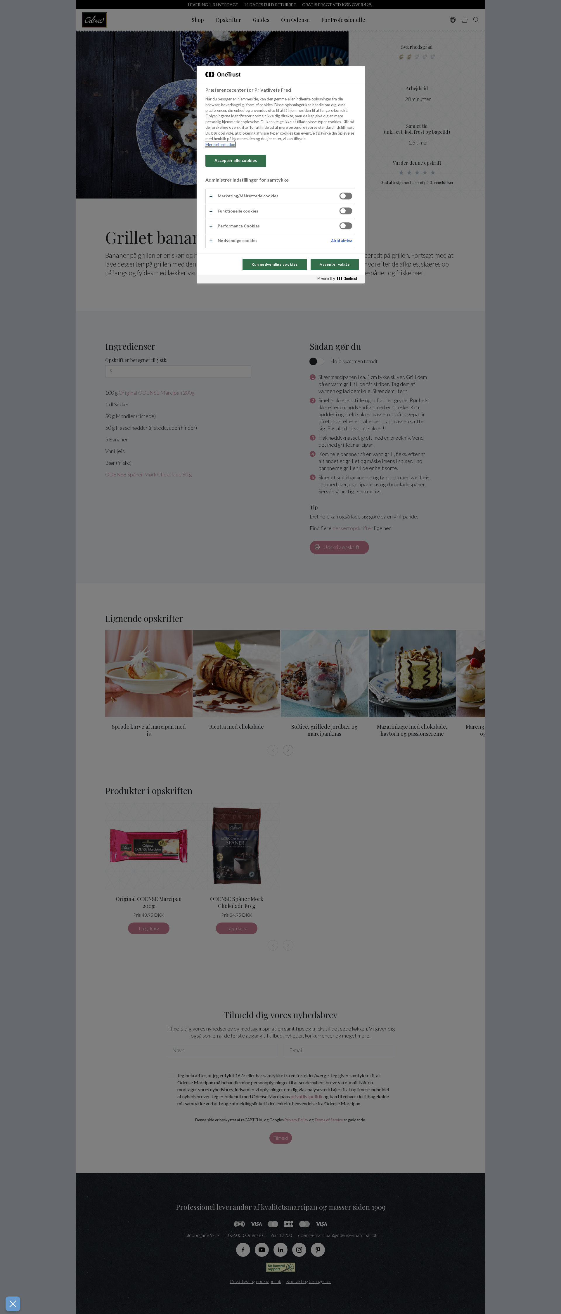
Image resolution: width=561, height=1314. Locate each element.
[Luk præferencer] (13, 1303)
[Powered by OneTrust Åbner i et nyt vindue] (339, 279)
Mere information (220, 144)
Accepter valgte (334, 264)
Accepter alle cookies (235, 160)
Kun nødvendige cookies (275, 264)
